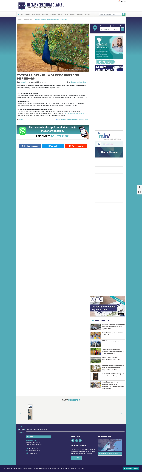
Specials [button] (59, 14)
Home (20, 19)
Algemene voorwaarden (96, 378)
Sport (66, 14)
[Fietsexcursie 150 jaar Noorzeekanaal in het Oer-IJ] (95, 268)
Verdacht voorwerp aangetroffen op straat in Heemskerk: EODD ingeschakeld (113, 235)
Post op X (53, 146)
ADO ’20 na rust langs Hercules (112, 249)
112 (22, 14)
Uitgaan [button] (72, 14)
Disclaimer (108, 378)
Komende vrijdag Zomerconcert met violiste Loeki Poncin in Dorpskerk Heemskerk (113, 276)
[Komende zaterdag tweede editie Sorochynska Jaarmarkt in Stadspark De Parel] (95, 260)
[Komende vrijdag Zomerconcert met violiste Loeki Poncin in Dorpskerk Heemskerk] (95, 277)
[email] (139, 192)
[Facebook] (73, 349)
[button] (18, 321)
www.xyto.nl (33, 362)
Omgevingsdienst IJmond (79, 82)
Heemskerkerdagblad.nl (45, 5)
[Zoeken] (124, 14)
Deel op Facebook (31, 146)
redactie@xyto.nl (34, 359)
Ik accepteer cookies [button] (131, 468)
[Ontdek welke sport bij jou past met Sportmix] (95, 244)
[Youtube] (77, 349)
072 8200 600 (33, 357)
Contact (87, 14)
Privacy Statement (118, 378)
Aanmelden (76, 367)
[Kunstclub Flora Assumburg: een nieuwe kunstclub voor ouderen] (95, 285)
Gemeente (45, 14)
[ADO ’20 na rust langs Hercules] (95, 252)
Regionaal (53, 14)
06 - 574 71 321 (60, 136)
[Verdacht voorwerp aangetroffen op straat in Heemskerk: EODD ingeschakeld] (95, 236)
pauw (21, 119)
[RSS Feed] (80, 349)
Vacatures (80, 14)
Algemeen (27, 14)
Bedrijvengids (36, 14)
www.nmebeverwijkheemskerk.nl (76, 113)
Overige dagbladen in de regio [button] (108, 362)
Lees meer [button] (80, 468)
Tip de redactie (77, 146)
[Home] (18, 14)
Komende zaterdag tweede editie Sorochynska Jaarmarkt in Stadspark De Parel (113, 260)
